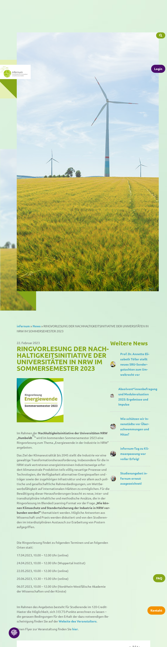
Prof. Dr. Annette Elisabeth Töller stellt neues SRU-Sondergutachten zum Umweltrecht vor (134, 364)
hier (75, 629)
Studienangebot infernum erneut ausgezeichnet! (133, 478)
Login (158, 69)
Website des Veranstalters (78, 621)
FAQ (159, 578)
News (37, 326)
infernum (23, 326)
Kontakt (156, 610)
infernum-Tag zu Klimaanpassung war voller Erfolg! (134, 453)
